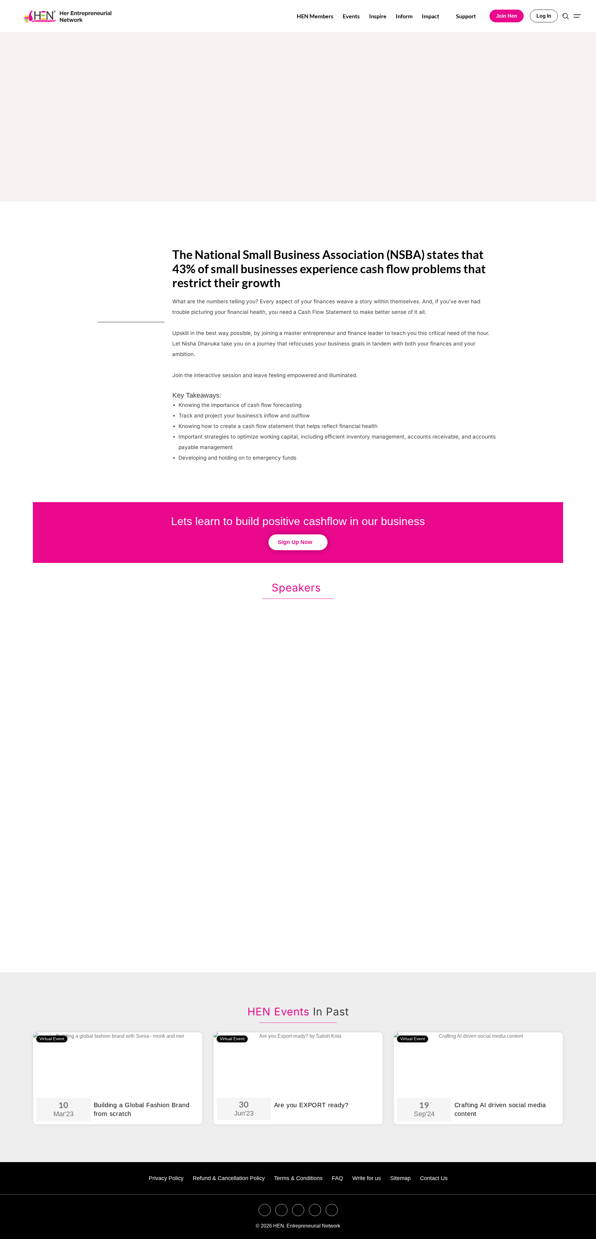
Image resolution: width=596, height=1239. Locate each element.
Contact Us (434, 1178)
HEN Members (315, 16)
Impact (430, 16)
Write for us (366, 1178)
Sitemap (400, 1178)
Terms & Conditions (298, 1178)
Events (351, 16)
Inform (404, 16)
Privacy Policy (166, 1178)
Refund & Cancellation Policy (229, 1178)
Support (466, 16)
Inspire (377, 16)
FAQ (337, 1178)
